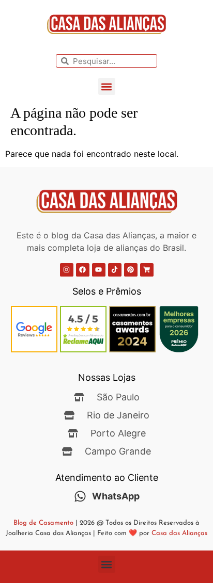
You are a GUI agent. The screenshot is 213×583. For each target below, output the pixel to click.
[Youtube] (98, 270)
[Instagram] (66, 270)
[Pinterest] (131, 270)
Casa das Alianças (179, 533)
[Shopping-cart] (147, 270)
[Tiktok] (114, 270)
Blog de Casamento (43, 523)
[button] (106, 86)
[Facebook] (82, 270)
